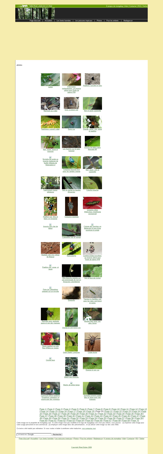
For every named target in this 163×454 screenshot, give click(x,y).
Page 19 (90, 411)
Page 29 (75, 414)
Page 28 (65, 414)
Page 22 (118, 411)
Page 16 (63, 411)
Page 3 (59, 409)
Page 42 (89, 416)
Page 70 (135, 420)
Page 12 (134, 409)
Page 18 (81, 411)
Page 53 (84, 418)
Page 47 (135, 416)
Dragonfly (71, 300)
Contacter (130, 439)
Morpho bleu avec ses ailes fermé (92, 322)
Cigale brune (92, 352)
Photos (76, 439)
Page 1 (43, 409)
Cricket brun (50, 360)
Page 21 (108, 411)
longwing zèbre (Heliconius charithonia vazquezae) (92, 212)
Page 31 (93, 414)
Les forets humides (47, 439)
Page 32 (102, 414)
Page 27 (56, 414)
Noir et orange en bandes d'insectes (71, 191)
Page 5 (75, 409)
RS (137, 439)
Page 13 (143, 409)
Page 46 (126, 416)
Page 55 (102, 418)
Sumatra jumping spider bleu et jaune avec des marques (92, 397)
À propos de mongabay (112, 439)
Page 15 (53, 411)
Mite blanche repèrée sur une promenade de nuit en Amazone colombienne (71, 280)
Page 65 (89, 420)
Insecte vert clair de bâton (50, 227)
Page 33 (111, 414)
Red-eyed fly (71, 256)
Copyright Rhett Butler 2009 (81, 447)
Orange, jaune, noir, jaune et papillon (92, 130)
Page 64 (80, 420)
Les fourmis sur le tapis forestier (71, 150)
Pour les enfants (86, 439)
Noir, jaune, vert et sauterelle (92, 171)
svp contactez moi (89, 428)
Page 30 (84, 414)
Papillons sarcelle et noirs (92, 86)
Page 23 (127, 411)
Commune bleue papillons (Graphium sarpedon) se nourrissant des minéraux (50, 397)
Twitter (141, 439)
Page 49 (47, 418)
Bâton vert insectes (71, 377)
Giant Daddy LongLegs (71, 352)
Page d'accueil (24, 439)
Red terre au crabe (50, 111)
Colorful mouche (92, 190)
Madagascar (98, 439)
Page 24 (136, 411)
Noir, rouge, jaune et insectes (50, 150)
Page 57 (120, 418)
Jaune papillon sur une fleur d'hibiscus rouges (50, 347)
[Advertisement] (81, 41)
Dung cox (71, 129)
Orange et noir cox (92, 370)
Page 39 (62, 416)
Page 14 (44, 411)
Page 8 (99, 409)
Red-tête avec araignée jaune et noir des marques (50, 322)
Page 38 (52, 416)
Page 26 (47, 414)
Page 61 (52, 420)
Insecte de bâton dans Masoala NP (92, 148)
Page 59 (139, 418)
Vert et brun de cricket (92, 278)
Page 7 (91, 409)
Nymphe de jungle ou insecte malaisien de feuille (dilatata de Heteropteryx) (50, 162)
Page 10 (115, 409)
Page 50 (56, 418)
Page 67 (107, 420)
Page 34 (120, 414)
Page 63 (71, 420)
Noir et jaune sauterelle (92, 111)
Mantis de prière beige (71, 385)
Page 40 (71, 416)
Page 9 (107, 409)
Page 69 (126, 420)
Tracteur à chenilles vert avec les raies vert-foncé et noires (92, 301)
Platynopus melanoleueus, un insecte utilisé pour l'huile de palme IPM (71, 89)
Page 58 (130, 418)
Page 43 (98, 416)
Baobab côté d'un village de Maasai (50, 256)
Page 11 (124, 409)
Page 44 (107, 416)
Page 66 (98, 420)
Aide (124, 439)
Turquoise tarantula (71, 217)
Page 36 (139, 414)
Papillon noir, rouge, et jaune (50, 268)
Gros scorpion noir (71, 110)
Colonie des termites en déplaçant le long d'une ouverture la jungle (92, 228)
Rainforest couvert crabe (50, 129)
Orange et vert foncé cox (71, 328)
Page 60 (43, 420)
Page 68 (117, 420)
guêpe (50, 87)
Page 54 (93, 418)
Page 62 (62, 420)
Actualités (34, 439)
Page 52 (75, 418)
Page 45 (117, 416)
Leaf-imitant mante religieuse (50, 191)
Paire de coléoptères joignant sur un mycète (50, 290)
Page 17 (72, 411)
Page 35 (130, 414)
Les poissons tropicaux (63, 439)
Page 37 (43, 416)
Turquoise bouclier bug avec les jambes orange (71, 170)
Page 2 (51, 409)
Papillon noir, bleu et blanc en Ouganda (50, 218)
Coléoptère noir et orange (71, 237)
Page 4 (67, 409)
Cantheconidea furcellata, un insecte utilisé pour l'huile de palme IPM (92, 257)
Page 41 (80, 416)
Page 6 (83, 409)
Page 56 (111, 418)
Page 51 (65, 418)
